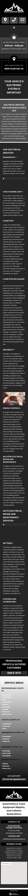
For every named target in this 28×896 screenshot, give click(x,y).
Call (14, 22)
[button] (14, 27)
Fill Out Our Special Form (14, 779)
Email (22, 22)
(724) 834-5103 (20, 138)
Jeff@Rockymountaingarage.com (14, 839)
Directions (5, 22)
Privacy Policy (14, 890)
